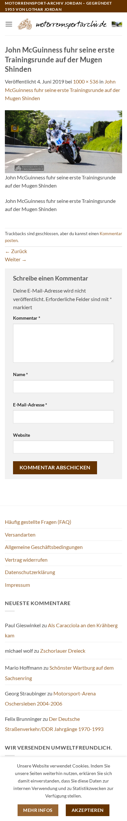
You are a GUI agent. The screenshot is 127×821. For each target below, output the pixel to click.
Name (20, 374)
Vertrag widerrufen (26, 559)
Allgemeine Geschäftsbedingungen (44, 547)
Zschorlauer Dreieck (62, 650)
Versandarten (20, 534)
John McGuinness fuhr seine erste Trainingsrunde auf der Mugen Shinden (62, 89)
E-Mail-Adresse (30, 404)
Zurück (16, 251)
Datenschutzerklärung (30, 572)
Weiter (16, 259)
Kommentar (26, 318)
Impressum (17, 585)
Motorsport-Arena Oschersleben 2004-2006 (50, 698)
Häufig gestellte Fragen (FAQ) (38, 522)
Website (21, 435)
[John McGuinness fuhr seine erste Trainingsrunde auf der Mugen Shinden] (63, 141)
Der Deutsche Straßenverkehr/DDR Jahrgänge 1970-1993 (54, 724)
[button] (9, 24)
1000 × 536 (85, 81)
